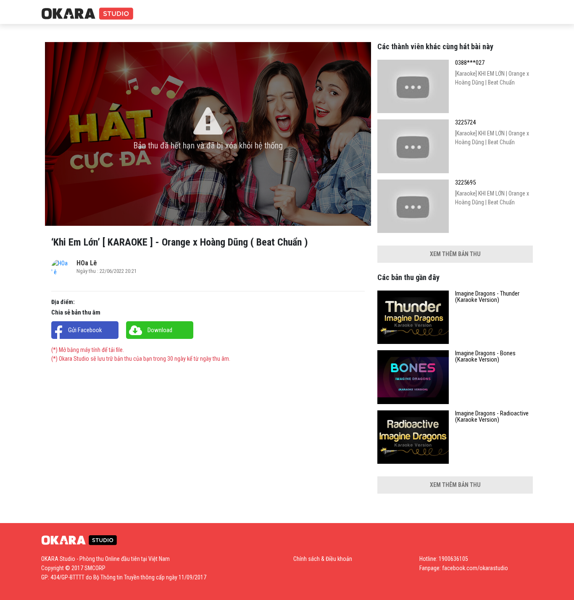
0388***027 (469, 63)
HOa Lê (86, 263)
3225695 (465, 183)
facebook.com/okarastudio (475, 568)
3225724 (465, 122)
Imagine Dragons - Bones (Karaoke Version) (485, 356)
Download (159, 330)
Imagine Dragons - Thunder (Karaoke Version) (487, 297)
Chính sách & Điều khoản (322, 558)
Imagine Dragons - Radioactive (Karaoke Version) (492, 416)
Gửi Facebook (85, 330)
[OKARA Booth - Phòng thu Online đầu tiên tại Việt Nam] (87, 14)
